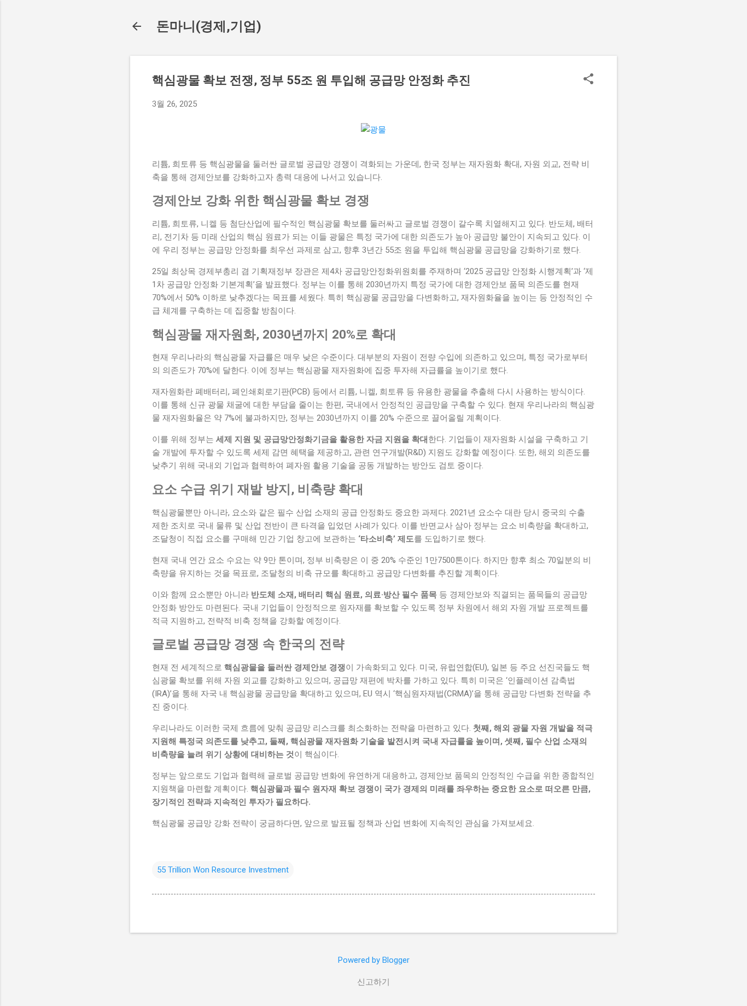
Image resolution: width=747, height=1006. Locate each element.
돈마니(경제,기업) (208, 26)
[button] (588, 80)
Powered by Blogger (374, 960)
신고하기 (373, 982)
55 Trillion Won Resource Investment (223, 870)
